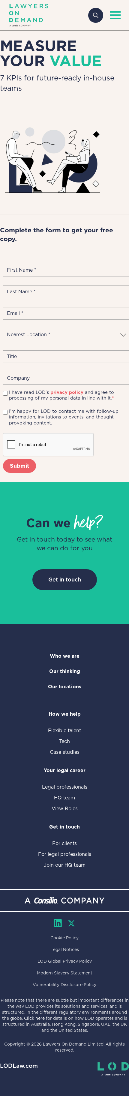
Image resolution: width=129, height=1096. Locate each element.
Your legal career (65, 770)
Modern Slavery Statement (64, 973)
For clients (64, 843)
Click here (34, 1018)
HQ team (64, 798)
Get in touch (64, 579)
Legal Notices (64, 949)
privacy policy (66, 392)
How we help (65, 714)
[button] (114, 15)
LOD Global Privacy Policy (65, 961)
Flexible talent (64, 730)
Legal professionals (64, 787)
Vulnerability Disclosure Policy (64, 984)
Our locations (64, 687)
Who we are (65, 656)
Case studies (65, 752)
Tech (64, 741)
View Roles (65, 808)
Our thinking (64, 671)
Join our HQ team (65, 865)
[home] (28, 15)
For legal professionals (64, 854)
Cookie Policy (64, 937)
